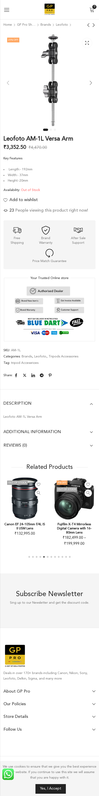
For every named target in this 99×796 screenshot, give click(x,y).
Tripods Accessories (63, 356)
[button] (29, 557)
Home (7, 24)
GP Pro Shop (26, 24)
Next (91, 82)
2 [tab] (51, 130)
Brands (46, 24)
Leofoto (62, 24)
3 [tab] (55, 130)
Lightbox (87, 43)
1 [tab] (45, 130)
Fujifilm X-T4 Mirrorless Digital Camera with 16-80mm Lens (67, 528)
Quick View (31, 493)
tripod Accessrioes (24, 363)
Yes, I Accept (50, 788)
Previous (8, 82)
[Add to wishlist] (31, 484)
